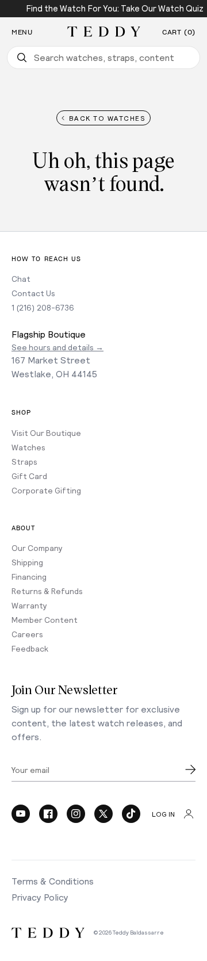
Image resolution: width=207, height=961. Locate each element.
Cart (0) (178, 32)
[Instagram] (76, 814)
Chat (21, 279)
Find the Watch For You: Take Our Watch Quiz (115, 8)
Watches (28, 447)
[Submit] (190, 769)
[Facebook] (48, 814)
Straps (24, 461)
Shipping (27, 562)
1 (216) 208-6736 (43, 307)
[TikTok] (131, 814)
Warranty (29, 605)
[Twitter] (103, 814)
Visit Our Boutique (46, 433)
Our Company (37, 548)
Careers (27, 634)
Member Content (45, 620)
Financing (29, 576)
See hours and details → (57, 347)
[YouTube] (21, 814)
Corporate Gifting (46, 490)
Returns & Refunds (47, 591)
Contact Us (33, 293)
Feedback (30, 648)
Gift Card (29, 476)
